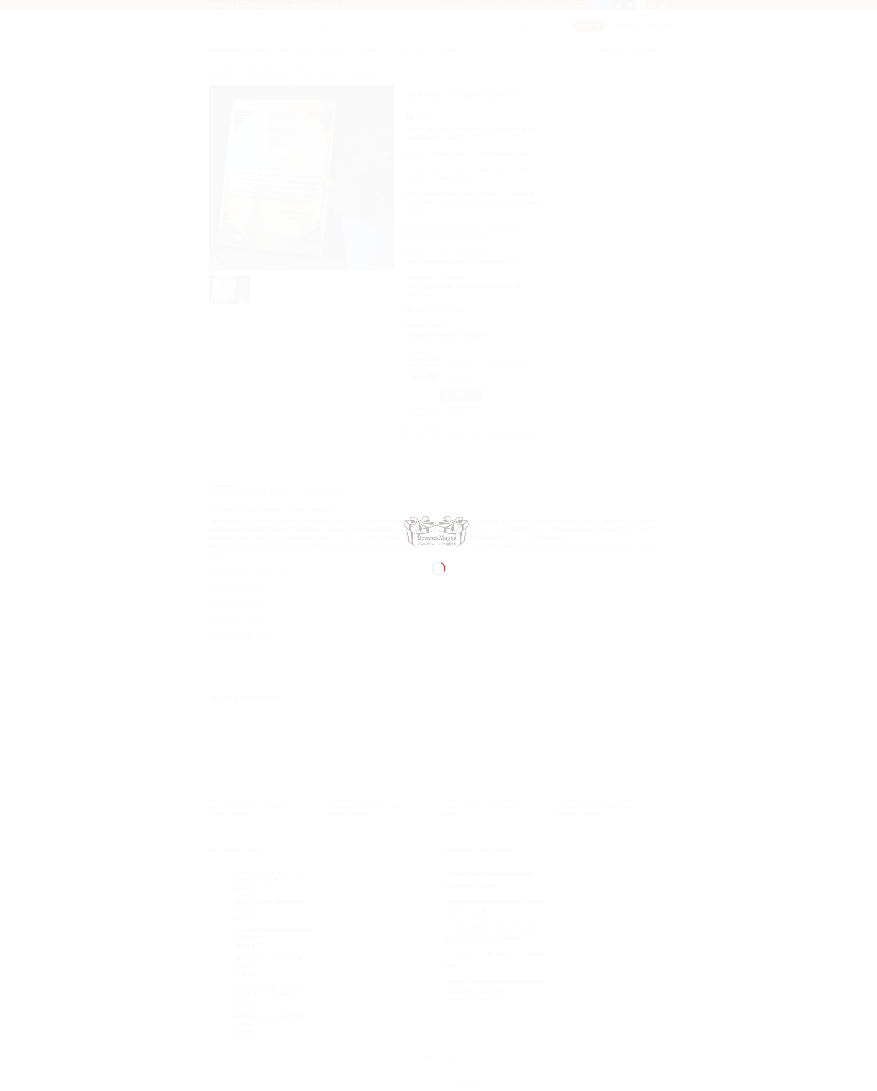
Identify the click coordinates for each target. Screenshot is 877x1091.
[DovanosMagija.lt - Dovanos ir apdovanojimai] (438, 532)
